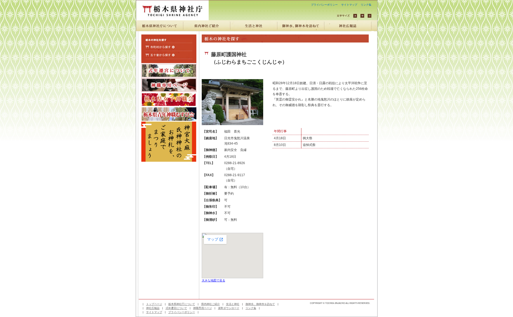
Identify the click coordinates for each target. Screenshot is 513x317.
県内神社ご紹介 (210, 304)
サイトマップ (349, 4)
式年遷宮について (176, 308)
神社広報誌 (153, 308)
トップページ (154, 304)
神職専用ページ (202, 308)
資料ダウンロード (228, 308)
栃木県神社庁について (181, 304)
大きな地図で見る (213, 280)
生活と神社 (232, 304)
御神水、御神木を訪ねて (260, 304)
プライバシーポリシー (324, 4)
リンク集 (366, 4)
